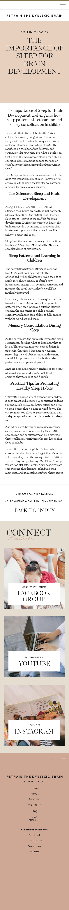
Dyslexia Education (35, 32)
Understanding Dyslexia (35, 494)
